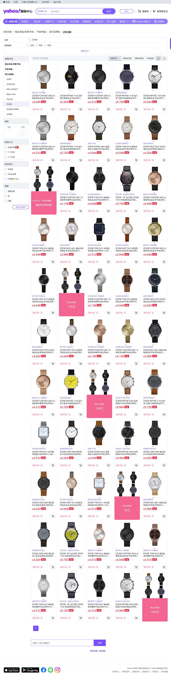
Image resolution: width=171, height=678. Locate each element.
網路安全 (146, 671)
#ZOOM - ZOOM (97, 650)
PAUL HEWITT (12, 89)
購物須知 (136, 671)
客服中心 (115, 671)
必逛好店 (99, 21)
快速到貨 (62, 21)
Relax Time (11, 94)
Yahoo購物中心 (17, 11)
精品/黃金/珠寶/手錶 (12, 64)
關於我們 (126, 671)
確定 (22, 133)
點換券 (25, 21)
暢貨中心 (49, 21)
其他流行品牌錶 (13, 109)
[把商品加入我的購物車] (52, 109)
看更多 (122, 21)
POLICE (10, 99)
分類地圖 (164, 671)
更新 (165, 668)
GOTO (9, 79)
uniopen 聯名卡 (143, 21)
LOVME (9, 114)
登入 (127, 11)
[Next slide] (55, 76)
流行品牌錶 (9, 74)
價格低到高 (127, 58)
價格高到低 (139, 58)
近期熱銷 (150, 58)
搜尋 (100, 642)
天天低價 (74, 21)
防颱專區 (87, 21)
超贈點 (161, 21)
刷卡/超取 (111, 21)
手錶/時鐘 (8, 69)
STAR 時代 (11, 84)
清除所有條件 (20, 207)
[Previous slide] (33, 76)
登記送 (37, 21)
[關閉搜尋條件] (45, 11)
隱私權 (155, 671)
